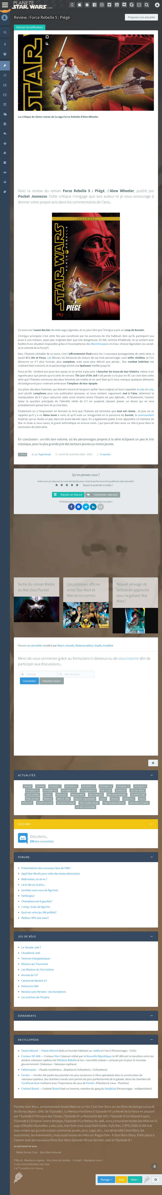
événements (43, 1135)
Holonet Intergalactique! (35, 958)
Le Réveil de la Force (125, 1111)
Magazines (78, 794)
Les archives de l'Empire (35, 997)
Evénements (88, 790)
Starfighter (44, 803)
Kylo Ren (115, 1125)
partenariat (24, 1146)
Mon (57, 1056)
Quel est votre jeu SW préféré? (39, 912)
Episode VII (50, 790)
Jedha (96, 1050)
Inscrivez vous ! (52, 681)
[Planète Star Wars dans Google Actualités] (132, 4)
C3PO (126, 1125)
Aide (121, 1179)
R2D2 (134, 1125)
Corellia (25, 1083)
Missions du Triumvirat (34, 964)
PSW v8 (18, 1160)
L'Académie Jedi (30, 953)
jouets (76, 1130)
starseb (69, 645)
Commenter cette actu (105, 494)
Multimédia (96, 794)
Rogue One (63, 798)
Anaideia (108, 645)
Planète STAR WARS (31, 5)
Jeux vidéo (32, 794)
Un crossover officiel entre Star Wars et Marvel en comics (83, 590)
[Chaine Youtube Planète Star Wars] (117, 4)
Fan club (106, 790)
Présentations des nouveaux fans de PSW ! (46, 868)
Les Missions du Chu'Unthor (37, 969)
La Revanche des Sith (93, 1116)
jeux (85, 1130)
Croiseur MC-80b (30, 1056)
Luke (142, 389)
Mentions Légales (34, 1160)
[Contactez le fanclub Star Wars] (139, 4)
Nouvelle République (98, 1056)
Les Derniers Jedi (99, 1140)
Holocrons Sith (30, 986)
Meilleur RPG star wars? (35, 918)
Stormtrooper (99, 344)
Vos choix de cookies (59, 1160)
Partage (105, 1179)
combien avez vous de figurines (39, 890)
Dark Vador (99, 1125)
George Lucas (141, 1106)
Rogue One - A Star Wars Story (115, 1135)
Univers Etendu (139, 803)
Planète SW (138, 794)
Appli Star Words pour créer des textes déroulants (50, 873)
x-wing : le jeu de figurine (35, 907)
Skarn (60, 645)
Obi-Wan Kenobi (117, 794)
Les (49, 357)
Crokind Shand (30, 1088)
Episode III (88, 786)
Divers (40, 786)
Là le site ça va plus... (33, 884)
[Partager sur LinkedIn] (93, 506)
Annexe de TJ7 (29, 975)
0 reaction (105, 454)
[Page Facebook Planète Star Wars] (94, 4)
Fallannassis (28, 1069)
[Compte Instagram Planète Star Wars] (102, 4)
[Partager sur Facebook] (71, 506)
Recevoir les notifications (29, 27)
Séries (115, 798)
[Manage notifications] (155, 1166)
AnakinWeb (68, 1106)
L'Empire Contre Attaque (46, 1121)
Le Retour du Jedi (92, 1121)
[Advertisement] (85, 152)
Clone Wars (131, 1130)
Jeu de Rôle (138, 790)
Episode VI (32, 790)
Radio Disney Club (27, 1152)
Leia (151, 389)
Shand (56, 1088)
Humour (121, 790)
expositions (22, 1135)
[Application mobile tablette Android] (87, 4)
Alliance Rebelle (67, 1060)
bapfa (98, 645)
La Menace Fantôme (78, 1111)
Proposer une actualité (141, 17)
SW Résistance (66, 803)
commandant (146, 415)
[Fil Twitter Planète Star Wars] (109, 4)
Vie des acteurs (85, 807)
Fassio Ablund (29, 1050)
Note (134, 1179)
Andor (27, 786)
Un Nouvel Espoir (137, 1116)
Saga (103, 798)
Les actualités (34, 645)
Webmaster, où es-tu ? (34, 879)
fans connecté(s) (42, 838)
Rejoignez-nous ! (93, 1160)
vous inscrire (128, 658)
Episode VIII (69, 790)
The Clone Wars (89, 803)
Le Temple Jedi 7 (31, 947)
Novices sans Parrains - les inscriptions (43, 991)
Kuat (37, 1083)
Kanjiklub (110, 1088)
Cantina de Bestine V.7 (34, 980)
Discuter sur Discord (71, 494)
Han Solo (70, 1125)
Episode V (140, 786)
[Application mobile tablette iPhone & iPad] (79, 4)
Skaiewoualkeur (84, 645)
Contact (77, 1160)
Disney (22, 1111)
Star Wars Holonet (50, 1152)
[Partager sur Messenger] (78, 506)
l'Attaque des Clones (48, 1116)
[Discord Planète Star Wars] (124, 4)
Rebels (48, 798)
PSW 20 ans (32, 798)
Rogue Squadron (85, 798)
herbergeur (28, 895)
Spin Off (27, 803)
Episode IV (106, 786)
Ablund (53, 1050)
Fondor (25, 1075)
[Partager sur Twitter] (86, 506)
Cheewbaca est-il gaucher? (36, 901)
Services (128, 798)
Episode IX (123, 786)
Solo (142, 798)
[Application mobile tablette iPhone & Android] (72, 4)
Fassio (45, 1050)
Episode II (71, 786)
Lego (92, 1130)
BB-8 (145, 1125)
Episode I (54, 786)
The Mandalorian (114, 803)
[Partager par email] (100, 506)
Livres (48, 794)
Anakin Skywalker (36, 1125)
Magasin (62, 794)
